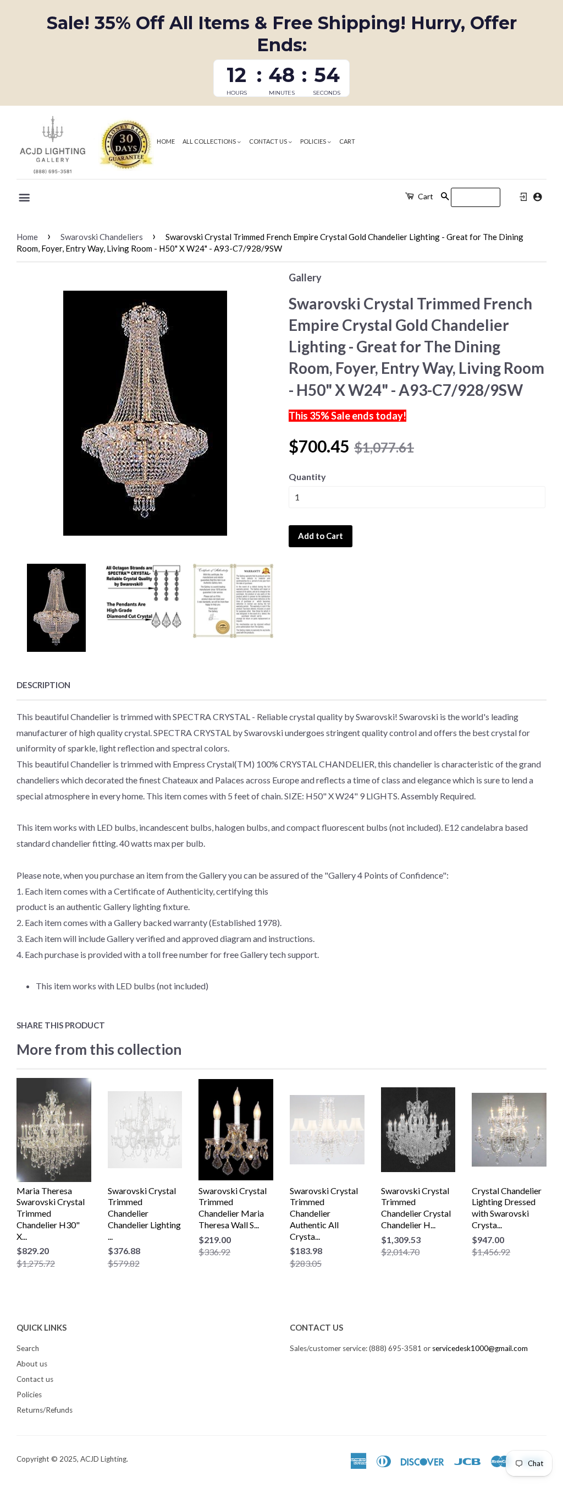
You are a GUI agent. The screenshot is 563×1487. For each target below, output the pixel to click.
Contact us (268, 141)
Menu (25, 198)
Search (27, 1348)
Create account (537, 196)
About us (31, 1363)
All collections (210, 141)
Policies (313, 141)
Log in (523, 197)
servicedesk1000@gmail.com (480, 1348)
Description (43, 685)
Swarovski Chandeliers (101, 237)
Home (166, 141)
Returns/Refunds (44, 1410)
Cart (347, 141)
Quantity (307, 476)
